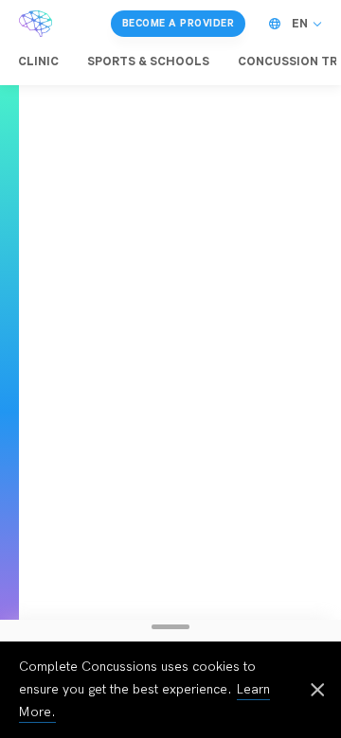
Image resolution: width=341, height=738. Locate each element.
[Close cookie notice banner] (317, 691)
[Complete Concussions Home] (35, 23)
